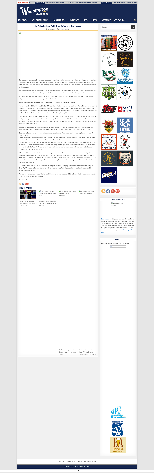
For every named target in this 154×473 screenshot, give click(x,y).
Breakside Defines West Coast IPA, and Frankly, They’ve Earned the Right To (87, 352)
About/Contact (119, 20)
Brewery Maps (74, 20)
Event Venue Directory (40, 20)
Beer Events (22, 20)
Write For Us (106, 20)
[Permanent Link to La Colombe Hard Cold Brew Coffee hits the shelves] (58, 53)
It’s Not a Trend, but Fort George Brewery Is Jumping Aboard (67, 352)
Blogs (95, 20)
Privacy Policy (77, 471)
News (85, 20)
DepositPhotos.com (90, 461)
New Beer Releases (59, 20)
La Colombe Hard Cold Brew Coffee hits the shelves (58, 26)
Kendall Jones (51, 29)
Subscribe (104, 219)
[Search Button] (135, 20)
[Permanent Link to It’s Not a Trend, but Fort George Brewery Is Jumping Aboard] (68, 269)
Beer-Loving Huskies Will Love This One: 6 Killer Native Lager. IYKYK (28, 204)
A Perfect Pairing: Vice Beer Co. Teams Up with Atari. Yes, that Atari (48, 204)
